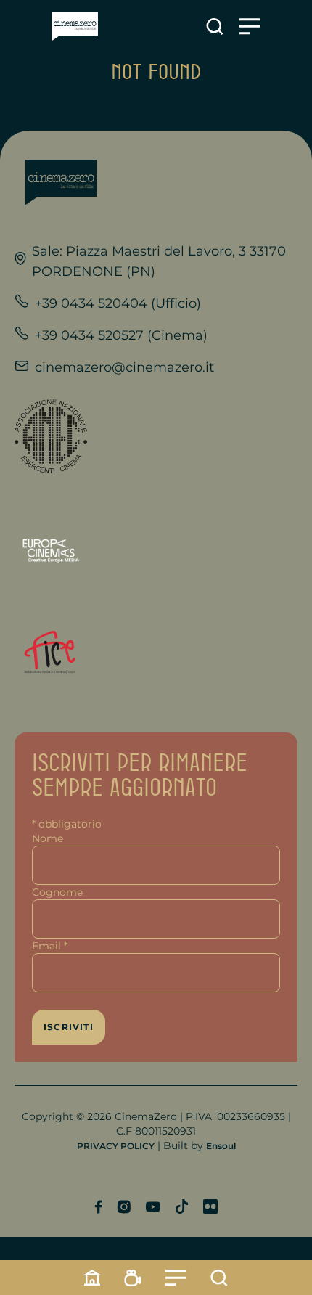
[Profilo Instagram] (124, 1207)
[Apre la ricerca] (214, 26)
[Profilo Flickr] (210, 1206)
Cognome (57, 892)
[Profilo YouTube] (152, 1206)
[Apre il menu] (249, 26)
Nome (47, 838)
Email (49, 945)
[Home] (92, 1277)
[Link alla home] (75, 26)
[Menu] (175, 1278)
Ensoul (221, 1145)
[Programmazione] (132, 1278)
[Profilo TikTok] (182, 1206)
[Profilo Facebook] (98, 1207)
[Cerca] (219, 1278)
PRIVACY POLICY (116, 1145)
